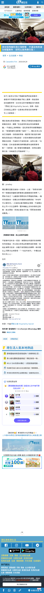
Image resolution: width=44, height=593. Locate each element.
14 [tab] (24, 18)
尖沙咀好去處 (24, 555)
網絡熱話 (14, 339)
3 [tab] (21, 13)
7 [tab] (17, 15)
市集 (11, 555)
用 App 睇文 (36, 66)
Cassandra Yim (11, 61)
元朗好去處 (17, 558)
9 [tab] (21, 15)
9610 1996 (11, 332)
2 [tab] (19, 13)
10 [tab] (24, 15)
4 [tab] (24, 13)
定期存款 (35, 11)
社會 (13, 560)
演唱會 (7, 7)
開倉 (16, 555)
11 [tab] (26, 15)
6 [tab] (28, 13)
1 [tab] (17, 13)
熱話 (21, 55)
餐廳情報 (20, 560)
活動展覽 (4, 555)
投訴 (5, 339)
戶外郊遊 (28, 560)
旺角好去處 (5, 560)
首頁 (4, 55)
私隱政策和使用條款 (23, 580)
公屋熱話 (18, 11)
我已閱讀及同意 (22, 584)
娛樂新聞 (27, 11)
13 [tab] (21, 18)
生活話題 (12, 55)
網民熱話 (4, 567)
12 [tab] (28, 15)
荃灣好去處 (28, 558)
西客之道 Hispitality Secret (22, 323)
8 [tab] (19, 15)
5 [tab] (26, 13)
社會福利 (37, 560)
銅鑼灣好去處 (6, 558)
